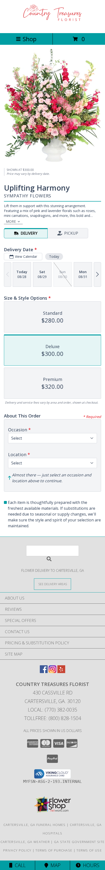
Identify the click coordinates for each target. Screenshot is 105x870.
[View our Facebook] (44, 671)
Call (19, 865)
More (11, 221)
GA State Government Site (79, 842)
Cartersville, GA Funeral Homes (34, 825)
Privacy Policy (17, 850)
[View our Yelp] (61, 671)
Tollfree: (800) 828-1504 (52, 718)
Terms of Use (89, 850)
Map (54, 865)
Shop (29, 39)
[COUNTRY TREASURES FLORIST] (52, 26)
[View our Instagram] (52, 671)
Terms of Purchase (53, 850)
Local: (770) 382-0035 (52, 709)
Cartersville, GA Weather (25, 842)
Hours (90, 865)
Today (54, 256)
